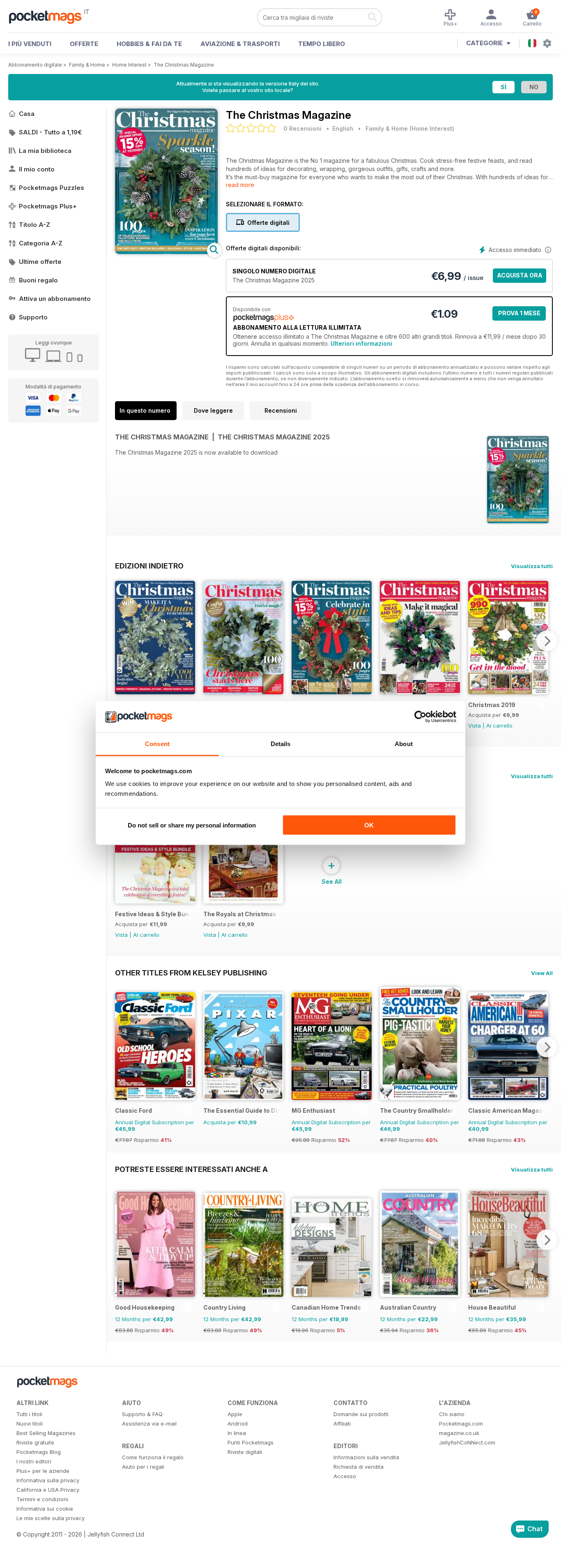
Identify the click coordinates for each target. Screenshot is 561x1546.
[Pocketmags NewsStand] (49, 16)
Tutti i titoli (29, 1414)
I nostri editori (33, 1461)
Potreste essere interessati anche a (191, 1169)
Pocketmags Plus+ (48, 206)
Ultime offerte (40, 262)
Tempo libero (321, 44)
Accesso (344, 1476)
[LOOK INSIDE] (166, 251)
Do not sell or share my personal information (192, 824)
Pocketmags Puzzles (51, 188)
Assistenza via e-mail (149, 1423)
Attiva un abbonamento (55, 299)
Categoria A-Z (40, 243)
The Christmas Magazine (184, 65)
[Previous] (121, 641)
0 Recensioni (302, 128)
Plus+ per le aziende (42, 1470)
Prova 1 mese (519, 313)
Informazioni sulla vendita (366, 1457)
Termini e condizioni (42, 1499)
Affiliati (342, 1423)
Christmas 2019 (491, 704)
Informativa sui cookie (44, 1508)
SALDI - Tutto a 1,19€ (50, 132)
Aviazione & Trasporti (240, 44)
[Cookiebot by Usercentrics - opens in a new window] (420, 717)
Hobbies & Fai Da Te (149, 44)
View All (542, 973)
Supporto (33, 317)
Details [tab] (281, 743)
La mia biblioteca (45, 151)
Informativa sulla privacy (47, 1480)
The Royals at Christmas (239, 913)
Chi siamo (451, 1414)
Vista (474, 725)
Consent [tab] (157, 743)
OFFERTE (84, 44)
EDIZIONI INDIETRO (149, 566)
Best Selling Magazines (46, 1433)
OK (369, 824)
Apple (235, 1414)
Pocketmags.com (461, 1423)
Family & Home (87, 65)
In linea (237, 1433)
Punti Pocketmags (251, 1442)
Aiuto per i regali (143, 1466)
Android (238, 1423)
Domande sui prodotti (361, 1414)
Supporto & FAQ (142, 1414)
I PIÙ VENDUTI (29, 44)
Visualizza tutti (532, 566)
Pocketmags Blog (38, 1452)
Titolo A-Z (34, 225)
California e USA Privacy (47, 1489)
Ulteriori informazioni (361, 343)
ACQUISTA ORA (520, 275)
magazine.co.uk (459, 1433)
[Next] (546, 641)
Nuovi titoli (29, 1423)
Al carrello (499, 725)
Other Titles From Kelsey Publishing (191, 972)
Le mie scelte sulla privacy (50, 1518)
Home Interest (129, 65)
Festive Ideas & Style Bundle (153, 913)
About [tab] (404, 743)
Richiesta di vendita (358, 1466)
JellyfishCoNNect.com (467, 1442)
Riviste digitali (245, 1452)
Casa (26, 114)
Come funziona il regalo (153, 1457)
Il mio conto (37, 169)
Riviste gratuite (35, 1442)
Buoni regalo (38, 280)
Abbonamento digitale (35, 65)
